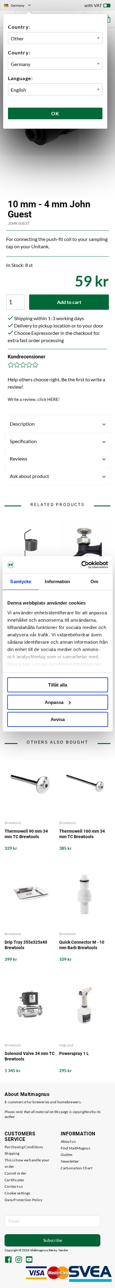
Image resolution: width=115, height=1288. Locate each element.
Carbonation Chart (77, 1168)
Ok (55, 113)
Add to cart (69, 302)
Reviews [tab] (18, 458)
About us (68, 1141)
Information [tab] (57, 581)
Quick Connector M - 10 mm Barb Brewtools (81, 945)
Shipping (12, 1153)
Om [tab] (94, 581)
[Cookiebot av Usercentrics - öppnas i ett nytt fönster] (82, 565)
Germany (20, 6)
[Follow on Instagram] (18, 1260)
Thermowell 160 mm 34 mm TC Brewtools (82, 834)
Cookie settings (17, 1193)
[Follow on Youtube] (29, 1260)
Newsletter (70, 1161)
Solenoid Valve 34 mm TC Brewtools (30, 1056)
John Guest (18, 223)
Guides (67, 1154)
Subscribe (52, 1240)
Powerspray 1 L (74, 1053)
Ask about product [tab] (29, 476)
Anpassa (54, 702)
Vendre (63, 1250)
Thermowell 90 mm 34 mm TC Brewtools (26, 834)
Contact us (14, 1186)
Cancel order (16, 1173)
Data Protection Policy (24, 1199)
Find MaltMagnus (75, 1148)
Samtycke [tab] (20, 581)
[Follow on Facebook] (8, 1260)
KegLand (66, 1045)
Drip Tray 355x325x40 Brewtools (26, 945)
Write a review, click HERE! (34, 399)
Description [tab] (22, 424)
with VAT (93, 5)
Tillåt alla (57, 684)
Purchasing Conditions (24, 1147)
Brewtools (13, 822)
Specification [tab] (23, 441)
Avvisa (58, 719)
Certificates (14, 1180)
